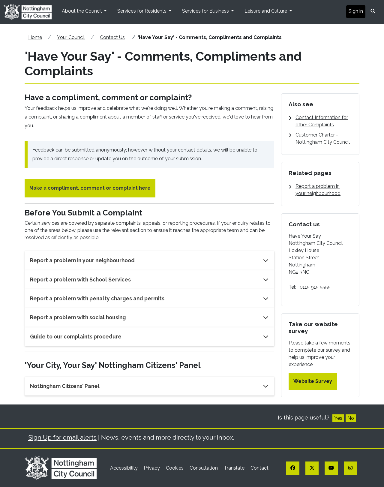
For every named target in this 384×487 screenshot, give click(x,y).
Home (35, 37)
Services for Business (206, 11)
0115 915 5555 (315, 287)
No (350, 418)
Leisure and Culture (266, 11)
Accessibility (124, 468)
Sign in (356, 11)
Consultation (204, 468)
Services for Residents (142, 11)
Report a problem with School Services (80, 279)
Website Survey (312, 381)
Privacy (152, 468)
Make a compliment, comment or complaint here (90, 188)
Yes (338, 418)
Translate (235, 468)
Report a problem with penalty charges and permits (97, 298)
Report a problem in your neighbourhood (82, 260)
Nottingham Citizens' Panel (65, 386)
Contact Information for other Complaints (322, 121)
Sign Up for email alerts (62, 437)
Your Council (71, 37)
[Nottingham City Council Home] (61, 467)
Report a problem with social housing (78, 317)
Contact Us (112, 37)
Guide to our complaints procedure (76, 336)
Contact (259, 468)
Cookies (175, 468)
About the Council (82, 11)
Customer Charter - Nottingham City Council (323, 138)
